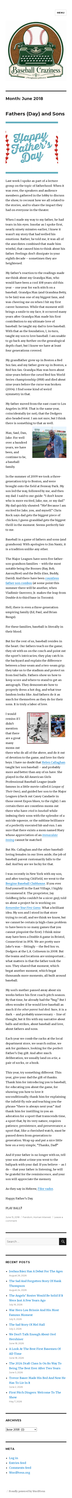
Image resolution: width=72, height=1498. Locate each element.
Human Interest (42, 1217)
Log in (13, 1458)
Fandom (27, 1217)
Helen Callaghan (53, 762)
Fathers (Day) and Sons (35, 114)
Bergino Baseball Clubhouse (25, 883)
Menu (60, 12)
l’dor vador (45, 1188)
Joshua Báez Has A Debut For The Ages (36, 1271)
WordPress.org (19, 1472)
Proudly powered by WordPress (27, 1491)
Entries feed (17, 1463)
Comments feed (20, 1467)
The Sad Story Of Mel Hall (27, 1324)
